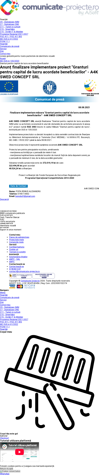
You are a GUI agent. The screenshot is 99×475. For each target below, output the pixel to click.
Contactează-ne (16, 266)
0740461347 (15, 269)
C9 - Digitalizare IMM (9, 22)
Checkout (4, 438)
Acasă (3, 58)
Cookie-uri (13, 249)
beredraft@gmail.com (25, 196)
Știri (2, 51)
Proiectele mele (16, 239)
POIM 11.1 (5, 41)
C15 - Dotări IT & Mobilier (11, 31)
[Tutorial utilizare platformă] (0, 17)
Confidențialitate (16, 247)
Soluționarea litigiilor (18, 257)
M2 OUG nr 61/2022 (9, 39)
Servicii (3, 49)
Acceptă (10, 469)
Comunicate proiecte (30, 281)
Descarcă (4, 199)
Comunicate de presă (9, 46)
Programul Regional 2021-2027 (14, 34)
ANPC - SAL (14, 259)
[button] (4, 474)
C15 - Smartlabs (7, 29)
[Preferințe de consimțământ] (10, 471)
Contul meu (5, 53)
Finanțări (4, 44)
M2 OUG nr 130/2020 (9, 61)
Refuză (3, 469)
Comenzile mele (16, 242)
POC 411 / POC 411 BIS (11, 36)
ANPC (12, 261)
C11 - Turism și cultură (10, 27)
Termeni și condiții (17, 252)
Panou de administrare (19, 237)
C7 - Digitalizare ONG (9, 24)
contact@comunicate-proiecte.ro (24, 271)
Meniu (2, 292)
